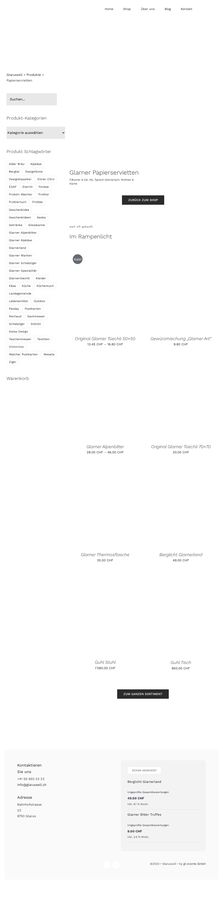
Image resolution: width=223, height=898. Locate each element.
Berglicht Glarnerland (180, 554)
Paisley (14, 308)
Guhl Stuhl (105, 662)
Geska (41, 217)
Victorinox (16, 346)
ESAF (13, 186)
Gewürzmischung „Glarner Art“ (180, 338)
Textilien (43, 339)
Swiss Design (18, 331)
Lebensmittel (18, 301)
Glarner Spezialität (23, 270)
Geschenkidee (19, 209)
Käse (12, 286)
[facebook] (116, 864)
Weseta (49, 354)
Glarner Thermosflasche (105, 554)
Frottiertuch (17, 202)
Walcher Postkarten (23, 354)
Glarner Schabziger (23, 263)
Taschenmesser (20, 339)
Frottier (43, 194)
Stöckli (36, 324)
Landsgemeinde (20, 293)
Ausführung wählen (94, 291)
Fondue (44, 186)
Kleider (41, 278)
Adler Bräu (16, 164)
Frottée (37, 202)
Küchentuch (45, 286)
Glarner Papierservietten (104, 172)
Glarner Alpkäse (20, 240)
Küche (26, 286)
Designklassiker (20, 179)
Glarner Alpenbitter (105, 446)
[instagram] (106, 864)
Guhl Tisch (181, 662)
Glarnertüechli (19, 278)
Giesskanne (36, 225)
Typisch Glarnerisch (107, 179)
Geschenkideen (20, 217)
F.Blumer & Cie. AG (81, 179)
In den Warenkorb (170, 291)
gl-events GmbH (194, 863)
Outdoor (40, 301)
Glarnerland (17, 247)
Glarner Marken (20, 255)
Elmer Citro (45, 179)
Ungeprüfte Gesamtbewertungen (148, 792)
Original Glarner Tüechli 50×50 (105, 338)
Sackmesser (36, 316)
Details (127, 291)
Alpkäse (36, 164)
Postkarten (33, 308)
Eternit (27, 186)
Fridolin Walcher (20, 194)
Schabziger (17, 324)
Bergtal (14, 171)
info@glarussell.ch (31, 785)
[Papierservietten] (104, 122)
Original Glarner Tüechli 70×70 (181, 446)
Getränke (15, 225)
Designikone (34, 171)
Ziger (12, 362)
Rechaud (15, 316)
